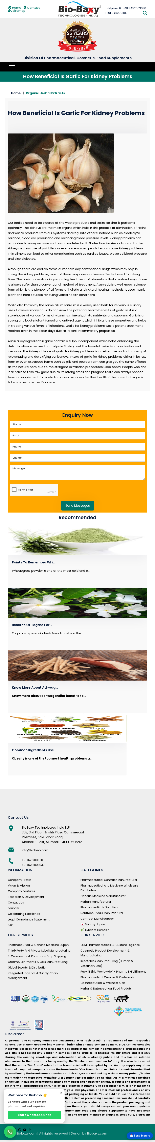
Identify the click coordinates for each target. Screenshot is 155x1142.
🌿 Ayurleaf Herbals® (95, 930)
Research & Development (26, 897)
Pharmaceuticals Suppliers (99, 907)
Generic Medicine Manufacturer (103, 896)
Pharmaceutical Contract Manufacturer (109, 880)
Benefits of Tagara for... (32, 625)
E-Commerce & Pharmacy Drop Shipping (37, 956)
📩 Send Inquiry (140, 1135)
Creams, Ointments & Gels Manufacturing (38, 962)
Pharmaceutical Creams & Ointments (107, 977)
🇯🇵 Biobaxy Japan (93, 924)
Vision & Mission (19, 886)
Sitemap (18, 10)
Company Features (21, 891)
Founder (13, 908)
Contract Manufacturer (97, 919)
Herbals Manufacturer (96, 902)
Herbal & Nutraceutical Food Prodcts (106, 989)
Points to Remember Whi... (34, 562)
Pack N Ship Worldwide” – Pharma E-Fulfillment (113, 972)
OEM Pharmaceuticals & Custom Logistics (110, 945)
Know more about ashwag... (35, 687)
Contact (33, 7)
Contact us (16, 902)
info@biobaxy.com (35, 850)
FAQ (11, 925)
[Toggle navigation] (12, 65)
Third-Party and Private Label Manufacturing (39, 951)
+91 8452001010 (32, 860)
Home (16, 7)
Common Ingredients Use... (34, 750)
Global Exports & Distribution (27, 967)
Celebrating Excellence (24, 914)
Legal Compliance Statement (29, 919)
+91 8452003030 (33, 865)
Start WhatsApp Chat (34, 1115)
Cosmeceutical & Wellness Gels (103, 983)
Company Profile (19, 880)
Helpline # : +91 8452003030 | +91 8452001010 (125, 10)
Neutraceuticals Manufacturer (102, 913)
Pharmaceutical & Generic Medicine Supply (38, 945)
